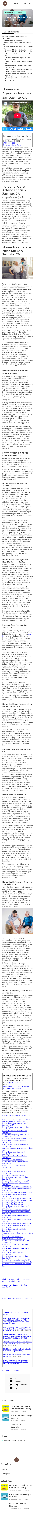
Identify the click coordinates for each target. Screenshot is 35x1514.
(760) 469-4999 (9, 143)
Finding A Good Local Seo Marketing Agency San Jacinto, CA (16, 1280)
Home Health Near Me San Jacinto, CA (17, 1298)
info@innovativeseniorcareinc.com (16, 1086)
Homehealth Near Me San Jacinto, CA (18, 50)
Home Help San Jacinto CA (14, 12)
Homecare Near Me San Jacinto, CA (16, 1119)
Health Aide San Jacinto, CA (13, 1160)
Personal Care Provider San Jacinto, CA (17, 1138)
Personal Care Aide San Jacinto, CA (19, 69)
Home (16, 3)
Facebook (17, 1381)
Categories (27, 3)
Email (16, 1388)
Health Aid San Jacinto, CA (15, 71)
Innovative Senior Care (13, 40)
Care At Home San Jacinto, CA (13, 1121)
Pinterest (23, 1384)
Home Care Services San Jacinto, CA (16, 1115)
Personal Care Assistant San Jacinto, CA (17, 1192)
